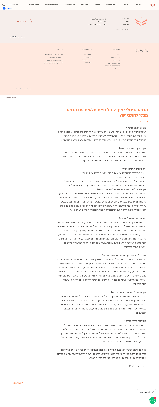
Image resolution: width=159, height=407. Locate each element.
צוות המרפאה (115, 57)
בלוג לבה (88, 63)
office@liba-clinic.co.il (54, 54)
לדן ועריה (116, 60)
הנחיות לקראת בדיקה (112, 66)
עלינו (118, 54)
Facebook (88, 54)
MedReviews (87, 60)
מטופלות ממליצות (114, 63)
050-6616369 (54, 57)
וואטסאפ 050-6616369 (55, 60)
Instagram (88, 57)
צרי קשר (117, 68)
